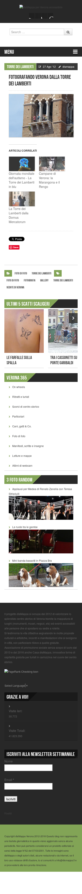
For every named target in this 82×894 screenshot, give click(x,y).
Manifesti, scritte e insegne (28, 446)
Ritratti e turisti (20, 396)
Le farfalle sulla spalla (19, 360)
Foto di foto (21, 273)
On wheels (18, 387)
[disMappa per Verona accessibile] (41, 7)
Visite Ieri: (15, 711)
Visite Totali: (17, 730)
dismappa (68, 66)
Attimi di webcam (22, 465)
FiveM (8, 813)
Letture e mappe (22, 455)
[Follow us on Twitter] (38, 16)
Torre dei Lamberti (20, 66)
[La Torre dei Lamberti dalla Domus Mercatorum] (22, 198)
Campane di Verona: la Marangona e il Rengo (49, 180)
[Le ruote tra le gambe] (41, 541)
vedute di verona (15, 287)
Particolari (18, 416)
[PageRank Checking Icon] (21, 671)
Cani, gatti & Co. (21, 426)
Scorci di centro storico (25, 406)
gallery (44, 280)
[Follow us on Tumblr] (50, 16)
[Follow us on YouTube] (44, 16)
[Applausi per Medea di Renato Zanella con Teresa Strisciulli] (41, 507)
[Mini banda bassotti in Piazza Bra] (41, 575)
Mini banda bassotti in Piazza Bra (32, 560)
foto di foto (13, 280)
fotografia (29, 280)
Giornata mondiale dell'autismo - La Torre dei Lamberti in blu (21, 180)
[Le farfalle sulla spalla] (24, 331)
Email (9, 780)
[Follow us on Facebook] (32, 16)
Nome (8, 761)
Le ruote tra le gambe (25, 527)
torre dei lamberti (63, 280)
